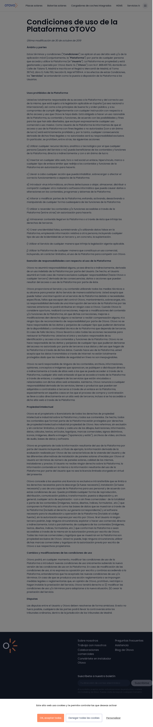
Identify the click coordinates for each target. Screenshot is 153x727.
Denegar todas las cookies (84, 718)
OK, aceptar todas (50, 718)
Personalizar (113, 718)
